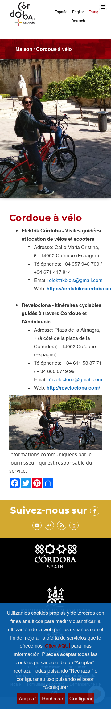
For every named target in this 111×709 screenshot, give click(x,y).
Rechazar (52, 698)
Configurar (80, 698)
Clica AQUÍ (58, 645)
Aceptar (27, 698)
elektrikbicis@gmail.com (75, 280)
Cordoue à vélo (54, 48)
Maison (23, 48)
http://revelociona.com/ (73, 387)
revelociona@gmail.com (75, 379)
